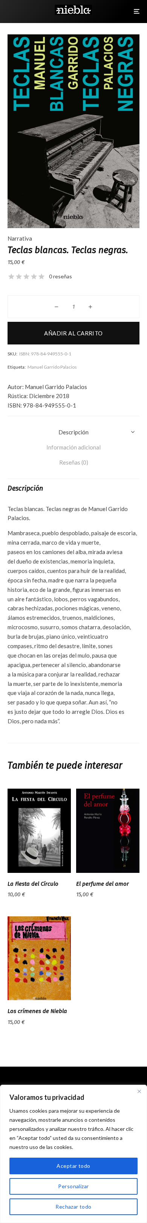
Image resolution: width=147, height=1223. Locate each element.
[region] (73, 1154)
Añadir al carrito (73, 333)
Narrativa (20, 238)
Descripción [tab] (73, 432)
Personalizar (73, 1186)
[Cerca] (139, 1091)
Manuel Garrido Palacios (52, 367)
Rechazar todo (73, 1206)
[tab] (73, 462)
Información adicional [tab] (73, 447)
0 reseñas (60, 276)
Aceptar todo (73, 1166)
